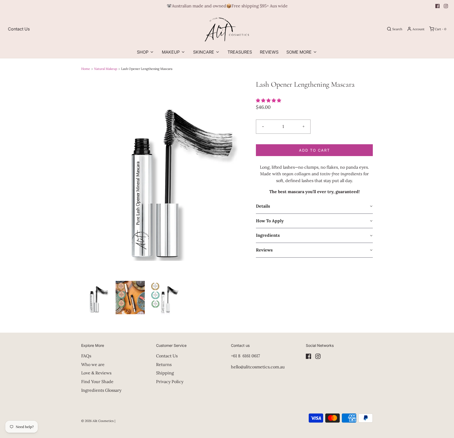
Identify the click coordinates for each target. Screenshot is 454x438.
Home (85, 69)
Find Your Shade (97, 381)
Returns (164, 364)
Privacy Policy (169, 381)
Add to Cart (314, 150)
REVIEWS (269, 52)
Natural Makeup (105, 69)
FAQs (86, 355)
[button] (95, 297)
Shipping (165, 372)
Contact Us (19, 29)
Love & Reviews (96, 372)
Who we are (93, 364)
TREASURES (240, 52)
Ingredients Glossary (101, 390)
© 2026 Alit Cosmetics (97, 421)
